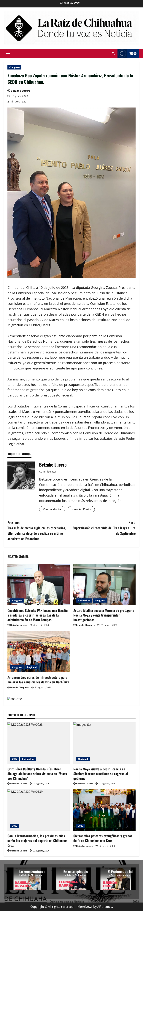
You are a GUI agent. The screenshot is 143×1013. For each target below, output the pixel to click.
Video (132, 53)
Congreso (14, 67)
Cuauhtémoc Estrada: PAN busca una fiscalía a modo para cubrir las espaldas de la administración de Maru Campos (37, 615)
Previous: (36, 530)
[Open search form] (113, 53)
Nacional (83, 759)
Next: (104, 528)
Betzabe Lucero (21, 90)
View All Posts (81, 509)
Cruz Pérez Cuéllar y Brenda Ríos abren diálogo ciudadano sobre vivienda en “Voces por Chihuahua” (37, 774)
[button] (8, 53)
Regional (32, 667)
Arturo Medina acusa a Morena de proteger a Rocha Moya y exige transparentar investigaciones (103, 615)
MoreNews (85, 907)
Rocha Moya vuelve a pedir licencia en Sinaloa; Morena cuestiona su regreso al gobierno (100, 774)
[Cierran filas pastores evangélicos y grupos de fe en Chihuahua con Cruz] (104, 810)
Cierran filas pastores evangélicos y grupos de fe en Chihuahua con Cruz (102, 838)
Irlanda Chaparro (85, 625)
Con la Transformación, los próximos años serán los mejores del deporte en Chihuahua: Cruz (37, 840)
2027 (14, 759)
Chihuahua (84, 600)
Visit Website (52, 509)
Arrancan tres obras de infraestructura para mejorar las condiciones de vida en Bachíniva (38, 679)
